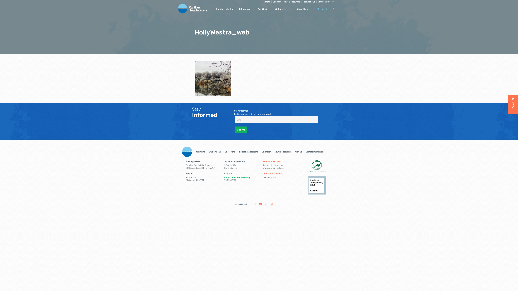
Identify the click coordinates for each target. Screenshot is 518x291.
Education (244, 9)
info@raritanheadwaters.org (237, 177)
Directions (200, 152)
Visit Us (298, 152)
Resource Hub (309, 2)
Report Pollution (271, 161)
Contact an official (272, 173)
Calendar (277, 2)
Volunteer (266, 152)
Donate (267, 2)
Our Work (262, 9)
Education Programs (248, 152)
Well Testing (229, 152)
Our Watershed (223, 9)
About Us (301, 9)
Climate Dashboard (326, 2)
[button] (333, 9)
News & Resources (292, 2)
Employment (215, 152)
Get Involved (281, 9)
